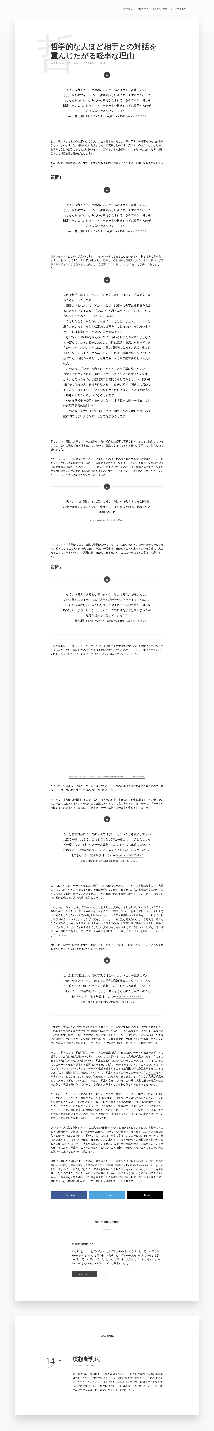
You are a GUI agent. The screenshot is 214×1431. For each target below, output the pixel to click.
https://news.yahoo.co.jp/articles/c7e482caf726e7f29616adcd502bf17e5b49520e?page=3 (107, 777)
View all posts (84, 1274)
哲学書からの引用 (160, 9)
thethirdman (59, 63)
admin (78, 1365)
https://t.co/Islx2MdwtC (130, 855)
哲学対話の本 (128, 9)
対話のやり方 (143, 9)
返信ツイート (58, 256)
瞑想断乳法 (86, 1359)
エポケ (152, 1072)
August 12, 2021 (136, 116)
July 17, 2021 (129, 860)
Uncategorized (75, 63)
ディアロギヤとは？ (179, 9)
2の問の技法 (97, 654)
